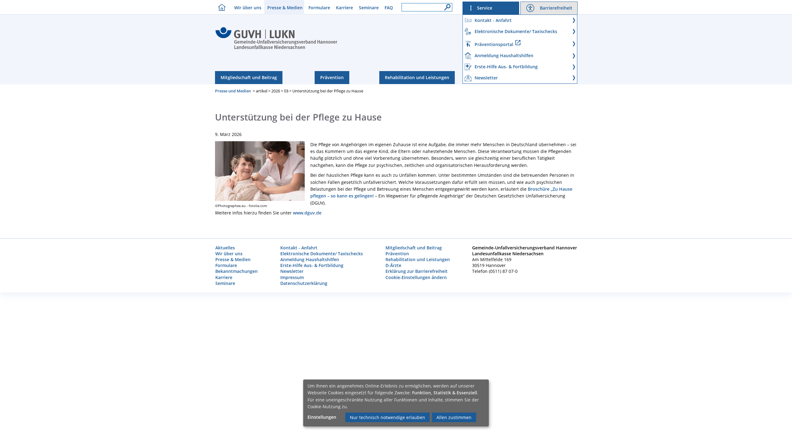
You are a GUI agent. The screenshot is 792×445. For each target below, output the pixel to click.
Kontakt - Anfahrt (298, 248)
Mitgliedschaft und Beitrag (249, 77)
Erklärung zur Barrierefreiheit (416, 271)
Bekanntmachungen (236, 271)
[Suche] (445, 5)
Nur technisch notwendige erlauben (387, 417)
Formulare (319, 8)
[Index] (276, 48)
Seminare (369, 8)
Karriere (344, 8)
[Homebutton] (220, 7)
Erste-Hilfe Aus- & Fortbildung (311, 265)
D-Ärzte (393, 265)
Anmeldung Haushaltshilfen (309, 259)
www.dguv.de (307, 213)
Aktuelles (225, 248)
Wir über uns (247, 8)
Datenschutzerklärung (303, 283)
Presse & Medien (285, 8)
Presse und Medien (233, 91)
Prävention (332, 77)
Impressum (292, 277)
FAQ (389, 8)
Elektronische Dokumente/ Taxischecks (321, 253)
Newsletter (291, 271)
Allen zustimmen (454, 417)
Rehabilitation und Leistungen (417, 77)
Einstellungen (322, 417)
